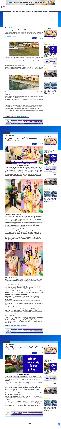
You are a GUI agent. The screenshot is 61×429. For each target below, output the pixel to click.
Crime (34, 11)
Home (6, 27)
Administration (20, 11)
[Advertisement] (30, 18)
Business (38, 11)
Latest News (47, 28)
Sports (30, 11)
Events (48, 11)
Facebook (14, 116)
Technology (43, 11)
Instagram (18, 116)
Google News (24, 116)
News (12, 11)
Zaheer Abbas (8, 36)
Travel (15, 11)
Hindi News (11, 135)
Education (26, 11)
